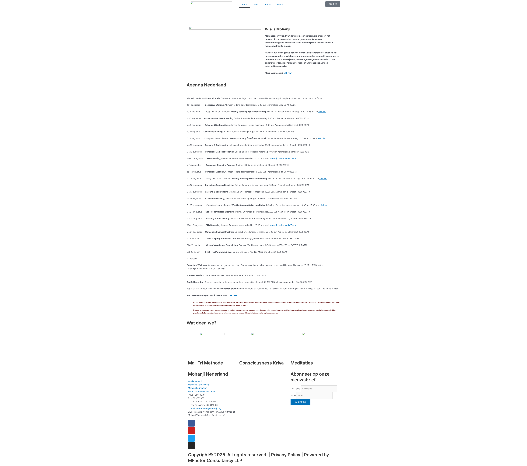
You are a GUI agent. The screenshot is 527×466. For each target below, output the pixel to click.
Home (244, 4)
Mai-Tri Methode (205, 363)
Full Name (295, 388)
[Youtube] (191, 430)
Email (293, 395)
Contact (267, 4)
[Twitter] (191, 438)
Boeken (280, 4)
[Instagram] (191, 445)
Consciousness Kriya (261, 363)
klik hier (288, 73)
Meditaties (302, 363)
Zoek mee (232, 295)
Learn (255, 4)
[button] (188, 23)
